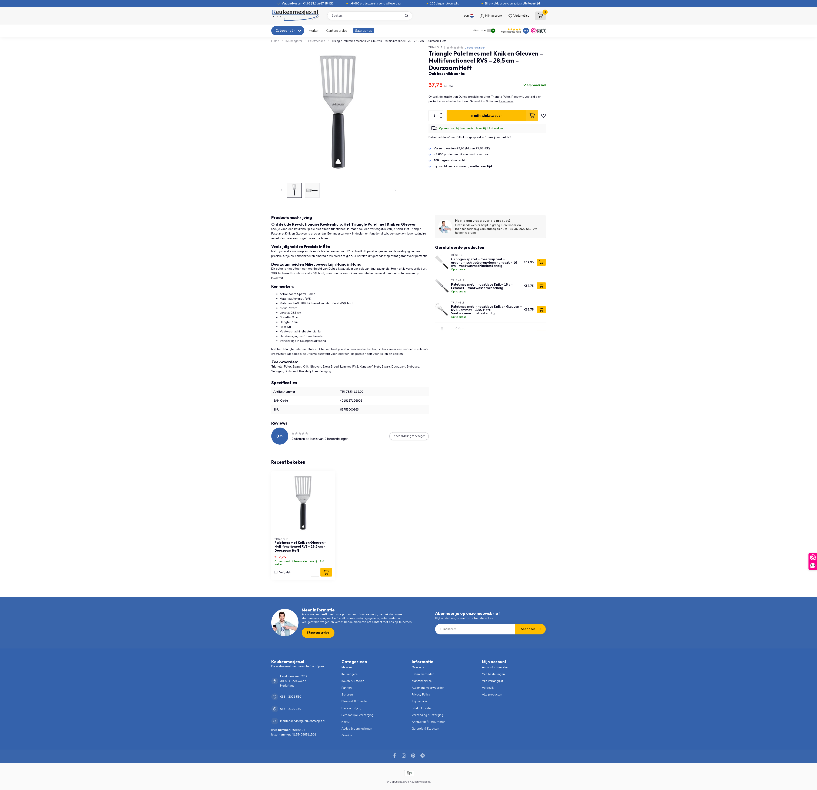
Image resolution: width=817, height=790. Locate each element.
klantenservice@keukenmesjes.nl (479, 229)
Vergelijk (285, 572)
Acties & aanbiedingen (356, 729)
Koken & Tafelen (352, 681)
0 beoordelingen (475, 47)
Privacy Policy (421, 695)
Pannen (346, 688)
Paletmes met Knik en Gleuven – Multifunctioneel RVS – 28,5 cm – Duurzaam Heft (300, 546)
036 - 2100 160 (290, 709)
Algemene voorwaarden (428, 688)
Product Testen (422, 708)
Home (275, 41)
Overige (346, 735)
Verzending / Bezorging (427, 715)
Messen (346, 667)
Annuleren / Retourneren (429, 722)
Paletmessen (316, 41)
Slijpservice (419, 701)
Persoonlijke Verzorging (357, 715)
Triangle (435, 47)
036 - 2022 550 (290, 697)
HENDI (345, 722)
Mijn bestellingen (493, 674)
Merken (314, 30)
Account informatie (495, 667)
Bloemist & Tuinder (354, 701)
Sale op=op (363, 30)
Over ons (418, 667)
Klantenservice (336, 30)
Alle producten (492, 695)
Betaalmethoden (423, 674)
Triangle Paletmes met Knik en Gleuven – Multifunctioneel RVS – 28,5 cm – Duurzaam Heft (388, 41)
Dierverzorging (351, 708)
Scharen (347, 695)
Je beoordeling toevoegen (409, 436)
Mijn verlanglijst (492, 681)
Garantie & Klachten (425, 729)
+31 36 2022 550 (519, 229)
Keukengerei (294, 41)
